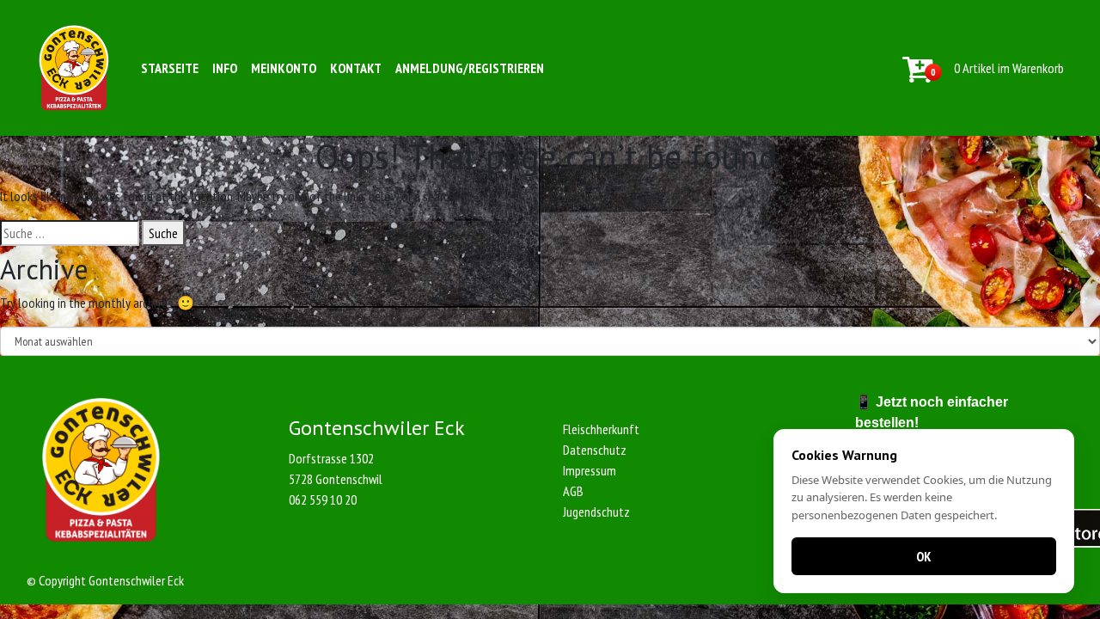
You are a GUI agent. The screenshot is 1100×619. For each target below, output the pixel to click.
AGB (573, 490)
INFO (224, 68)
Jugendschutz (596, 511)
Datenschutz (594, 449)
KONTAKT (356, 68)
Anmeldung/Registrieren (469, 68)
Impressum (589, 470)
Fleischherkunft (601, 429)
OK (924, 556)
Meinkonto (283, 68)
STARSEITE (170, 68)
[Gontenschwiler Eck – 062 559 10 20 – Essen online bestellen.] (73, 68)
